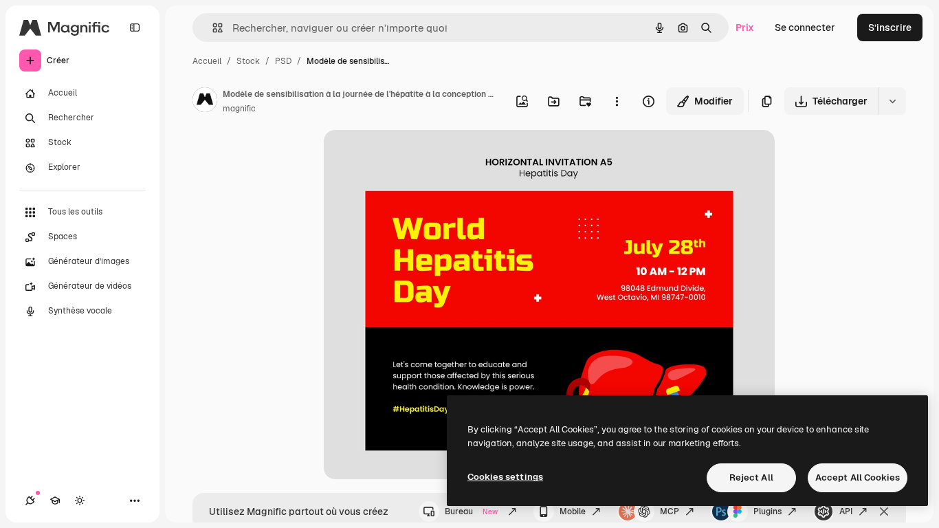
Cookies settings (505, 477)
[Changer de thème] (80, 501)
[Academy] (55, 501)
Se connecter (805, 27)
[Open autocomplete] (212, 28)
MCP (669, 511)
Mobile (573, 511)
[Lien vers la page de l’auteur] (204, 101)
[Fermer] (884, 511)
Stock (248, 61)
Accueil (206, 61)
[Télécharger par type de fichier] (892, 101)
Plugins (767, 511)
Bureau (471, 511)
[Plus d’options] (616, 101)
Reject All (751, 477)
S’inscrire (890, 27)
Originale (415, 156)
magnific (239, 108)
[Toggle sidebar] (135, 27)
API (845, 511)
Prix (745, 27)
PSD (283, 61)
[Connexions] (30, 501)
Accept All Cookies (857, 477)
